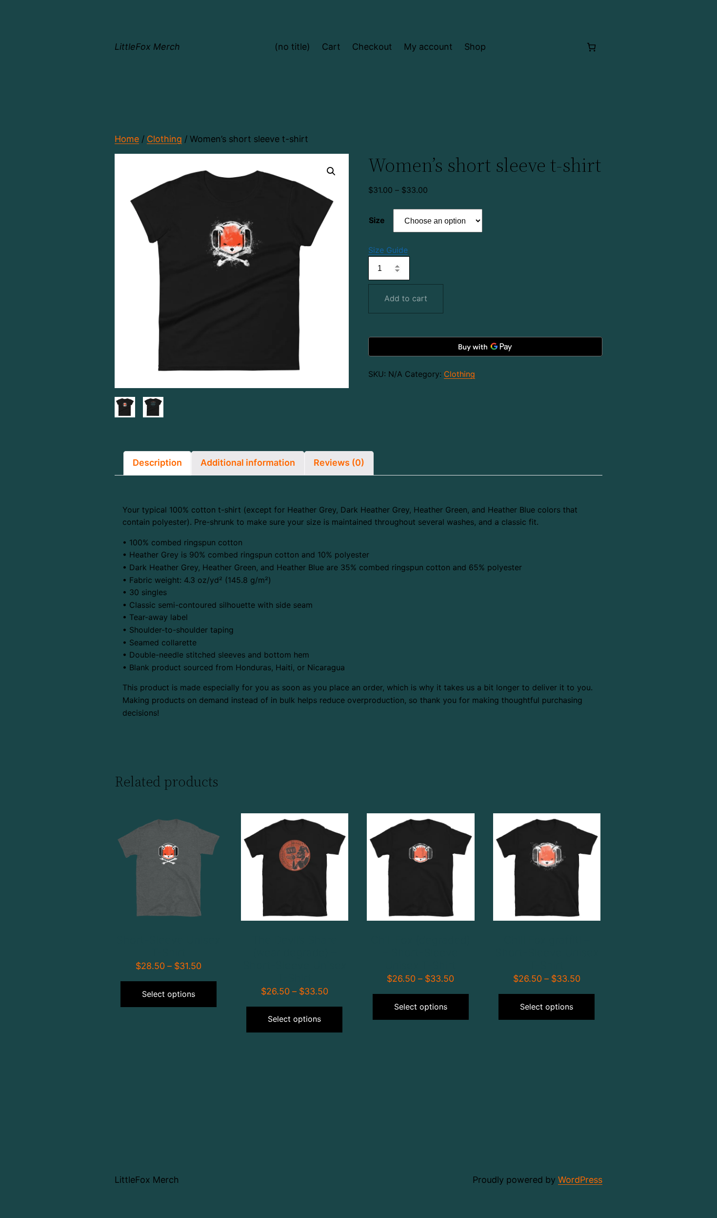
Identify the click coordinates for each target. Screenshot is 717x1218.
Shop (475, 46)
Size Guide (388, 250)
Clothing (164, 139)
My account (428, 46)
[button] (331, 171)
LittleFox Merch (147, 46)
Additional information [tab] (247, 462)
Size (377, 220)
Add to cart (405, 298)
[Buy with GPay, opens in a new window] (485, 346)
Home (127, 139)
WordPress (580, 1180)
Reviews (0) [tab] (339, 462)
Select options (168, 994)
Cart (331, 46)
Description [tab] (157, 462)
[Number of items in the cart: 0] (591, 47)
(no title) (292, 46)
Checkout (372, 46)
